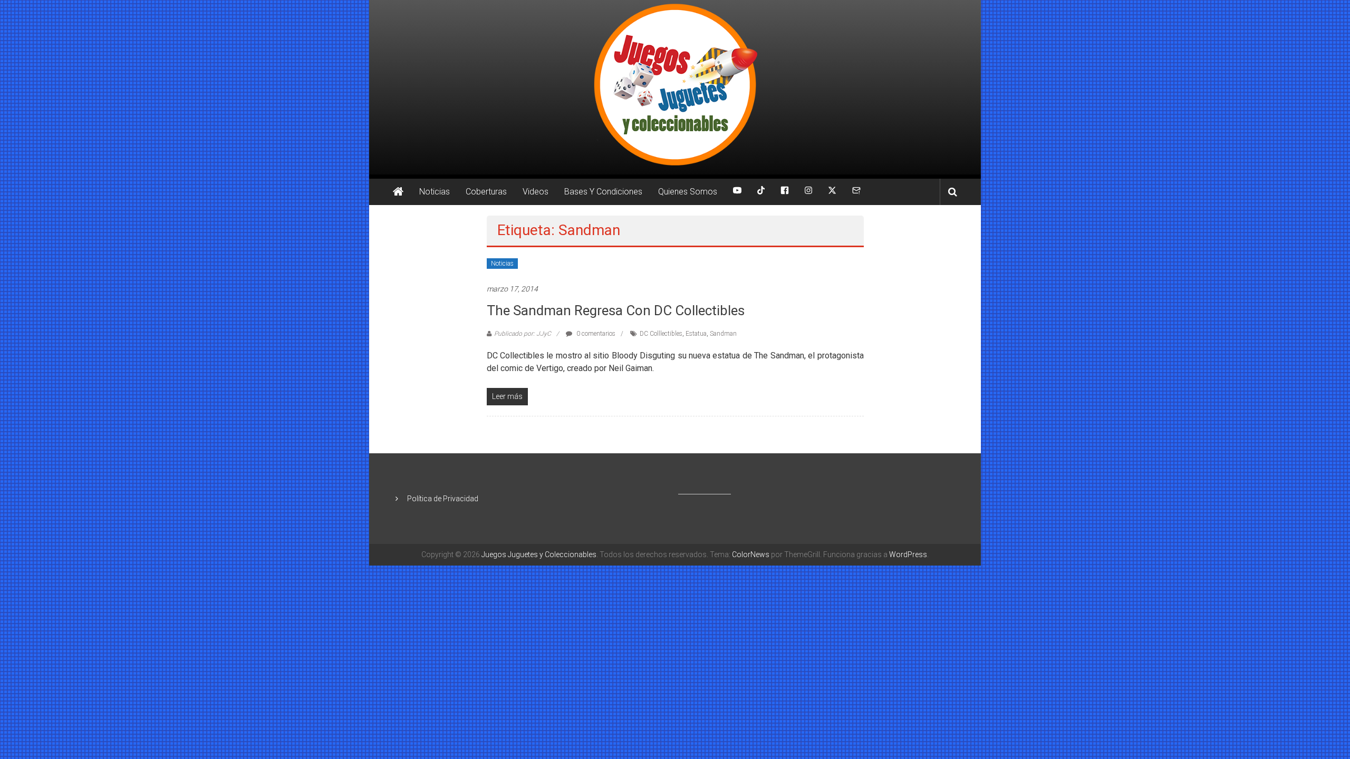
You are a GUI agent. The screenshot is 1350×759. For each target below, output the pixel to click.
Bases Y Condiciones (603, 192)
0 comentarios (595, 333)
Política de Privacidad (442, 498)
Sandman (723, 333)
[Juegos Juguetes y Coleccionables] (675, 87)
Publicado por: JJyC (522, 333)
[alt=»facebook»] (784, 192)
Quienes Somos (687, 192)
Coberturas (486, 192)
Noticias (434, 192)
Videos (535, 192)
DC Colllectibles (661, 333)
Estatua (696, 333)
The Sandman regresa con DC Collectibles (616, 310)
